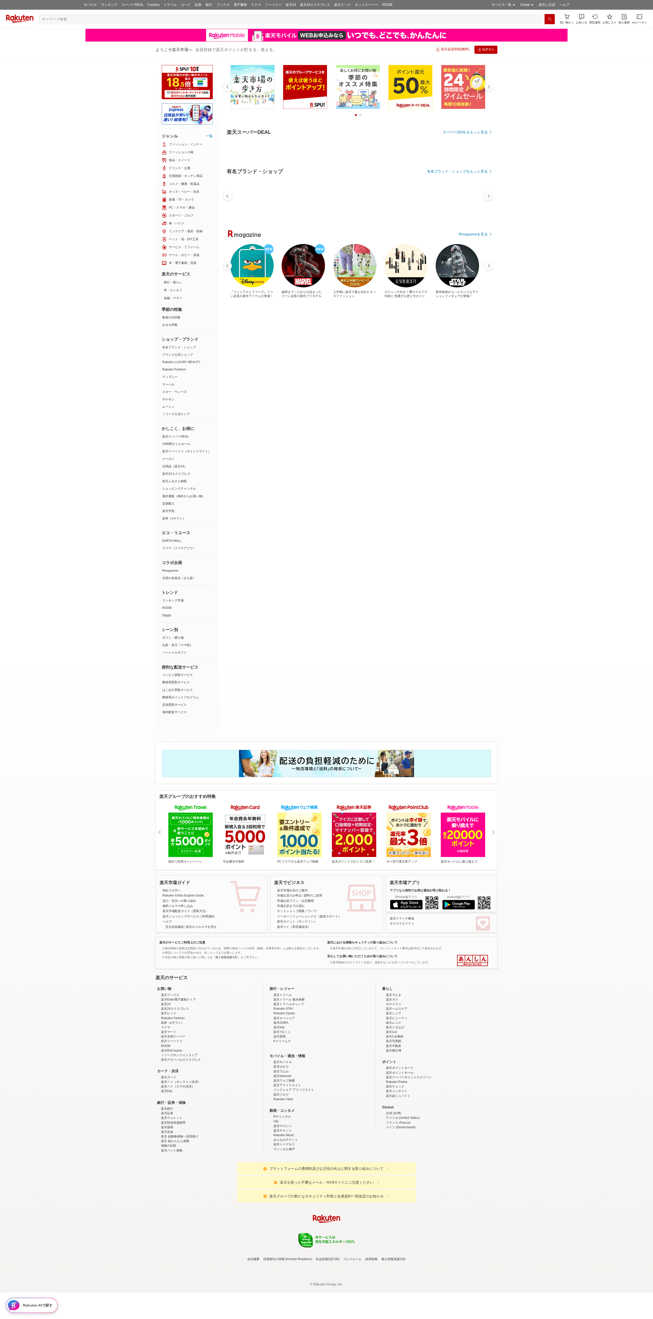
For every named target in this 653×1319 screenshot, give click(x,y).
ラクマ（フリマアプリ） (179, 548)
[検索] (550, 19)
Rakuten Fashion (174, 369)
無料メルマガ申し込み (177, 906)
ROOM (387, 5)
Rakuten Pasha (396, 1082)
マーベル (168, 384)
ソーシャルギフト (174, 652)
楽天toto (279, 1027)
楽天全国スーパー (173, 1036)
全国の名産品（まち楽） (179, 578)
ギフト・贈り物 (173, 637)
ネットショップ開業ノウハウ (297, 911)
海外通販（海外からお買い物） (183, 496)
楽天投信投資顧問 (173, 1122)
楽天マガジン (282, 1126)
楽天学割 (168, 511)
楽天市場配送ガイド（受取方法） (185, 911)
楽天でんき (393, 995)
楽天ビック (342, 5)
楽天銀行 (167, 1108)
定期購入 (168, 503)
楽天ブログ (281, 1094)
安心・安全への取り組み (179, 901)
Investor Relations (298, 1259)
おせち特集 (170, 325)
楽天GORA (280, 1023)
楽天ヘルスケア (396, 1008)
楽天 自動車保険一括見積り (179, 1136)
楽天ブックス (170, 995)
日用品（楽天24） (174, 466)
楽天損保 (167, 1127)
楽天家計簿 (393, 1050)
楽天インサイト (396, 1091)
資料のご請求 (313, 895)
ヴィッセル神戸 (284, 1149)
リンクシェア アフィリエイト (293, 1090)
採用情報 (371, 1259)
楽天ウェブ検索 (284, 1080)
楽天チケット (282, 1130)
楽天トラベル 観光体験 (289, 999)
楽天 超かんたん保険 (175, 1141)
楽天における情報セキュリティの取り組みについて (362, 942)
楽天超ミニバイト (398, 1096)
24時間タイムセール (176, 444)
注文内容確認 (174, 927)
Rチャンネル (282, 1116)
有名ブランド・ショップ (179, 347)
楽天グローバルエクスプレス (181, 1059)
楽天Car (391, 1032)
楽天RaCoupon (171, 1050)
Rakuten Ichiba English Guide (183, 895)
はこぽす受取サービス (177, 690)
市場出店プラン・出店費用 (295, 901)
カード (186, 5)
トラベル (170, 5)
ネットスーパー (366, 5)
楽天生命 (167, 1132)
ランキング (109, 5)
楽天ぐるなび (395, 1027)
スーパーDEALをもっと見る (465, 132)
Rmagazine (170, 570)
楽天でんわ (281, 1071)
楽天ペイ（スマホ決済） (178, 1086)
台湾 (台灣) (393, 1113)
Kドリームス (282, 1041)
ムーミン (168, 406)
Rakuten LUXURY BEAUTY (181, 362)
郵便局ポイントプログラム (180, 697)
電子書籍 (240, 5)
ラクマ (256, 5)
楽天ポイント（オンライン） (297, 921)
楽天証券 (167, 1113)
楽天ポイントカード (399, 1068)
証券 (198, 5)
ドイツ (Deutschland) (401, 1127)
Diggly (166, 615)
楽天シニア (393, 1013)
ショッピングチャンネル (179, 488)
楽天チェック (395, 1086)
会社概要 (253, 1259)
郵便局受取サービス (176, 682)
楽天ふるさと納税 (174, 481)
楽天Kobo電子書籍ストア (178, 999)
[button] (581, 19)
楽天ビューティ (396, 1018)
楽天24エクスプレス (315, 5)
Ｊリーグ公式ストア (176, 414)
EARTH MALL (172, 541)
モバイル (90, 5)
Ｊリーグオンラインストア (179, 1055)
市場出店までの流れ (291, 906)
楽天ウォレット (171, 1118)
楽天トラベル (282, 995)
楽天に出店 (547, 5)
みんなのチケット (285, 1140)
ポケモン (168, 399)
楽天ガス (392, 999)
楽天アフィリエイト (287, 1085)
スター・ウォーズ (174, 392)
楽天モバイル (282, 1062)
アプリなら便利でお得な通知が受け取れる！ (420, 890)
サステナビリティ (402, 923)
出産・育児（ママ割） (177, 645)
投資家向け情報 (274, 1259)
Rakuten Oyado (284, 1013)
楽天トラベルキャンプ (288, 1004)
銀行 (209, 5)
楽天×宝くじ (282, 1032)
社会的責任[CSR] (327, 1259)
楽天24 (291, 5)
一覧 (209, 136)
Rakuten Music (283, 1135)
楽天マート (168, 1032)
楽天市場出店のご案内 (292, 890)
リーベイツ (273, 5)
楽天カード (168, 1077)
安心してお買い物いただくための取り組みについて (362, 956)
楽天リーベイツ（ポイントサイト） (186, 451)
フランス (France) (398, 1122)
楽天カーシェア (284, 1018)
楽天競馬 (279, 1036)
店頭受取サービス (174, 705)
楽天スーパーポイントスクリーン (409, 1077)
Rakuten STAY (283, 1008)
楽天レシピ (393, 1023)
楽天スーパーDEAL (175, 436)
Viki (276, 1121)
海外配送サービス (174, 712)
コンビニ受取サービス (177, 675)
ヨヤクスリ (393, 1004)
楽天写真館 (393, 1041)
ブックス (223, 5)
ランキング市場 (173, 600)
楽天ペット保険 (171, 1150)
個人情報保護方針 (393, 1259)
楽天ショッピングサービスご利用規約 (188, 916)
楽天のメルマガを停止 (201, 927)
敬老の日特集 (171, 317)
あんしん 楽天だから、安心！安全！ (472, 960)
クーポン (168, 459)
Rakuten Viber (283, 1099)
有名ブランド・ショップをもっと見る (457, 171)
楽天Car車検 (394, 1036)
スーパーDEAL (133, 5)
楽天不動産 (393, 1046)
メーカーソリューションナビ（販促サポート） (309, 916)
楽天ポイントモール (399, 1072)
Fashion (153, 5)
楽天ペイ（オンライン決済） (181, 1082)
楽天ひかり (281, 1066)
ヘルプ (564, 5)
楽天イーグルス (284, 1144)
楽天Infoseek (282, 1076)
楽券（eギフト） (173, 518)
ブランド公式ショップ (177, 354)
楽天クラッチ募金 (402, 918)
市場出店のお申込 (289, 895)
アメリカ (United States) (403, 1118)
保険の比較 (168, 1145)
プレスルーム (352, 1259)
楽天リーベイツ (171, 1041)
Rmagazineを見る (473, 234)
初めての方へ (171, 890)
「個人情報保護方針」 (226, 957)
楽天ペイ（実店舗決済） (294, 927)
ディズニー (170, 377)
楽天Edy (166, 1091)
